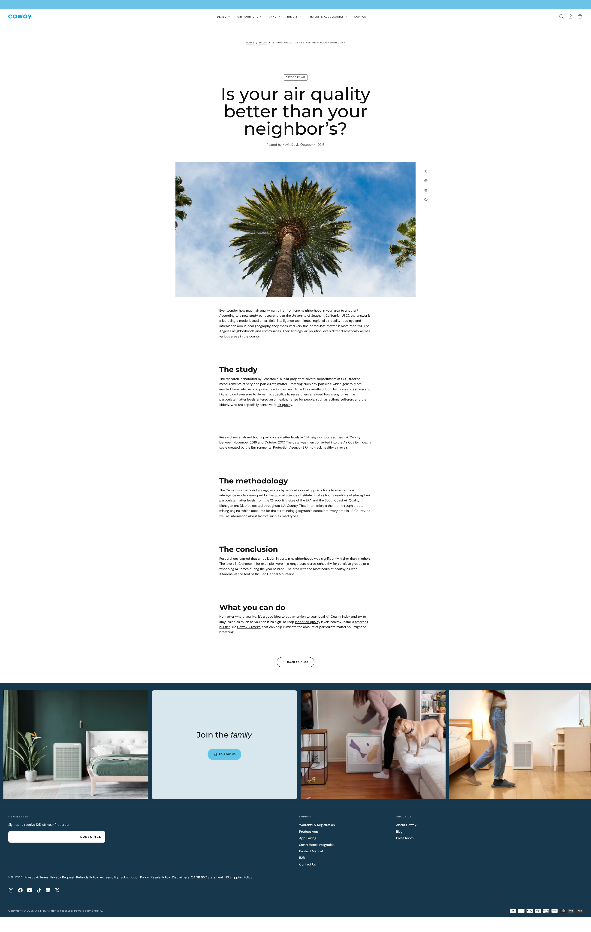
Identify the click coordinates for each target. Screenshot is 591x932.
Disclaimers (180, 877)
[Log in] (570, 16)
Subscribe (90, 836)
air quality (284, 405)
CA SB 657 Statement (207, 877)
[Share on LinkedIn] (426, 190)
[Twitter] (57, 890)
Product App (308, 831)
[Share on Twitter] (426, 171)
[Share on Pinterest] (426, 180)
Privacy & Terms (36, 877)
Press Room (404, 838)
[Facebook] (20, 890)
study (253, 315)
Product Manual (311, 851)
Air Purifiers (247, 16)
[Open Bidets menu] (300, 16)
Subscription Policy (135, 877)
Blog (399, 831)
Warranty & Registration (317, 825)
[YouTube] (29, 890)
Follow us (271, 754)
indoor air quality (307, 622)
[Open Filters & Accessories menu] (346, 16)
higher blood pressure (235, 394)
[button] (561, 16)
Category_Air (295, 77)
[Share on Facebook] (426, 199)
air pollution (266, 558)
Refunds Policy (87, 877)
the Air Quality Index (353, 442)
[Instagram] (11, 890)
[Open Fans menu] (279, 16)
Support (361, 16)
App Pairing (307, 838)
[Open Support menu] (370, 16)
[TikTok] (39, 890)
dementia (264, 394)
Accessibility (109, 877)
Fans (273, 16)
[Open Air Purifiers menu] (260, 16)
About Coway (406, 825)
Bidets (292, 16)
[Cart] (580, 16)
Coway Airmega (249, 627)
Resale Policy (160, 877)
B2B (302, 858)
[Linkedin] (48, 890)
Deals (221, 16)
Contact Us (307, 864)
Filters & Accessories (326, 16)
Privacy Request (62, 877)
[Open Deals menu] (229, 16)
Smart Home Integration (317, 845)
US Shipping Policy (238, 877)
